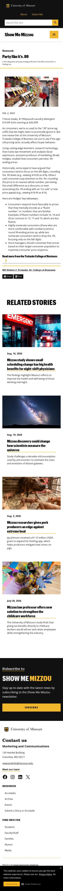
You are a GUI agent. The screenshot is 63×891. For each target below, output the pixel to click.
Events (8, 804)
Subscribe (37, 14)
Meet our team (11, 769)
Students (10, 827)
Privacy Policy (45, 874)
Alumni (8, 844)
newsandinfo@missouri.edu (17, 763)
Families (9, 838)
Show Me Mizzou (19, 34)
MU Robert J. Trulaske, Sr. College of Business (28, 270)
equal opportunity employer (25, 864)
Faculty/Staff (11, 832)
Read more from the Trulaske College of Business (29, 256)
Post (20, 276)
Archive (9, 799)
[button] (31, 884)
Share (9, 276)
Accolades (10, 793)
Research (7, 51)
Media (8, 850)
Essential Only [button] (11, 884)
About (23, 14)
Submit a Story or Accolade (20, 810)
